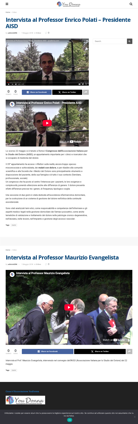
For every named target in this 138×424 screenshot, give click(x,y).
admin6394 (12, 33)
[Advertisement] (69, 241)
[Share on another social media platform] (86, 92)
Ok (69, 420)
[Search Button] (131, 4)
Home (8, 12)
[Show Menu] (7, 4)
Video (14, 12)
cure (14, 225)
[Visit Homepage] (68, 4)
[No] (134, 416)
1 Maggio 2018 (27, 33)
